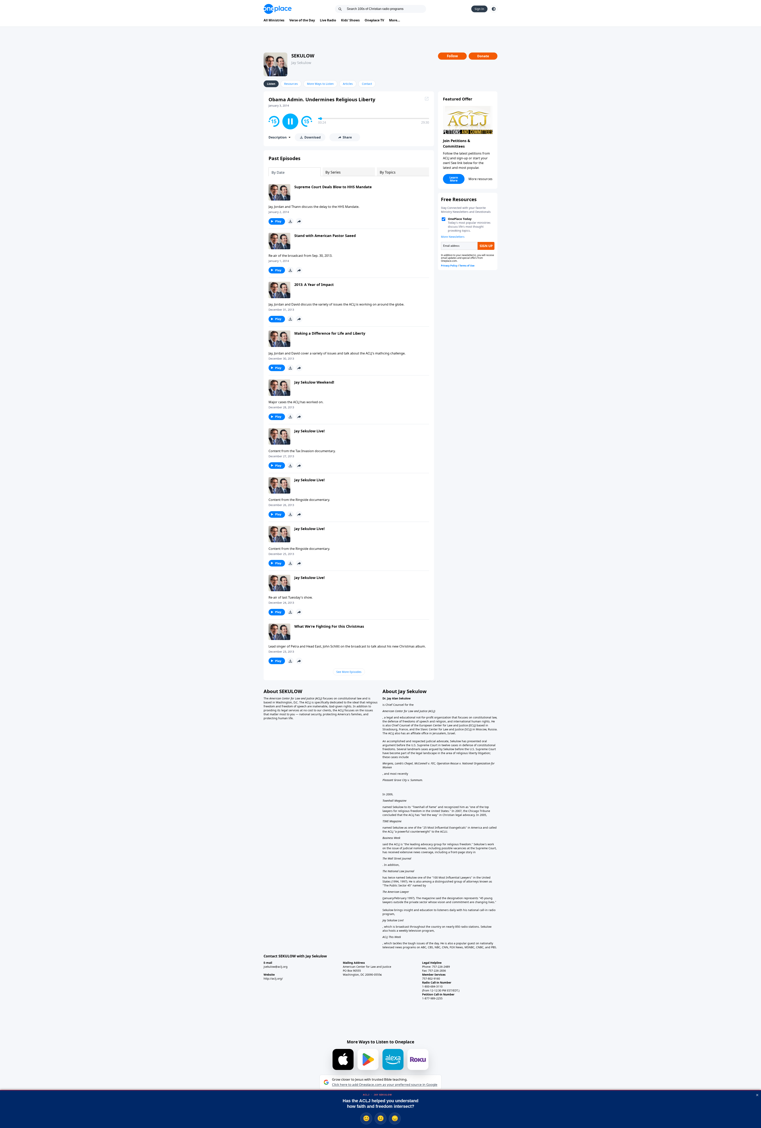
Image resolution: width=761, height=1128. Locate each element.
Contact (367, 84)
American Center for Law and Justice (292, 698)
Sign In (479, 9)
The (266, 698)
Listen (271, 84)
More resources (480, 179)
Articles (348, 84)
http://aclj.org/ (273, 978)
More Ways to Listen (320, 84)
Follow (452, 56)
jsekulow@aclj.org (276, 966)
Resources (291, 84)
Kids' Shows (350, 20)
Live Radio (328, 20)
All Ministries (274, 20)
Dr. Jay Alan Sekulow (396, 698)
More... (394, 20)
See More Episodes (348, 672)
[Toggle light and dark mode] (493, 9)
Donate (483, 56)
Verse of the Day (302, 20)
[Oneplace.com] (278, 9)
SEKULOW (302, 55)
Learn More (453, 178)
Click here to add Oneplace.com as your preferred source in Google (384, 1084)
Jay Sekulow (301, 62)
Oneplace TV (374, 20)
